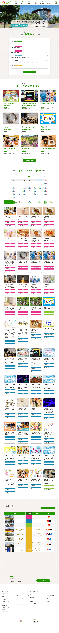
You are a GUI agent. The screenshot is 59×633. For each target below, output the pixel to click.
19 (24, 190)
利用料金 (32, 601)
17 (13, 190)
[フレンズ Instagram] (48, 538)
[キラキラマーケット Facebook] (51, 533)
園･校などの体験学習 (34, 591)
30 (45, 193)
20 (29, 190)
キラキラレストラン (5, 603)
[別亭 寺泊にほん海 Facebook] (50, 549)
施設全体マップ (4, 609)
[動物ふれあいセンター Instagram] (49, 524)
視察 (31, 594)
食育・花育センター (5, 591)
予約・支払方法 (33, 603)
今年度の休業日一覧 (5, 607)
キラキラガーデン (20, 528)
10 (13, 187)
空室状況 (32, 604)
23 (45, 190)
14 (34, 187)
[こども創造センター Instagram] (48, 520)
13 (29, 187)
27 (29, 193)
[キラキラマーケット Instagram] (47, 533)
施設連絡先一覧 (4, 605)
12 (24, 187)
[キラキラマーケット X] (49, 533)
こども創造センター (5, 593)
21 (34, 190)
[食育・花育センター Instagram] (49, 516)
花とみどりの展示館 (20, 529)
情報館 (20, 530)
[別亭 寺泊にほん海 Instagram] (48, 549)
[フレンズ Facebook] (50, 538)
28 (34, 193)
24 (13, 193)
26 (24, 193)
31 (13, 196)
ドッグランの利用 (5, 613)
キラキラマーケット (5, 601)
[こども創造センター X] (50, 520)
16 (45, 187)
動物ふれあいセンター (6, 594)
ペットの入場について (6, 611)
